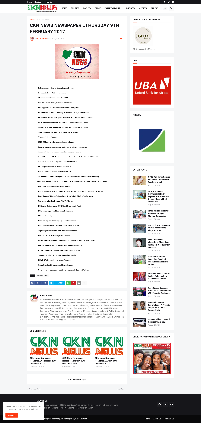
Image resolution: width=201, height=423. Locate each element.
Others (154, 8)
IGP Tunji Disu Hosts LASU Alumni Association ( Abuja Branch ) (159, 228)
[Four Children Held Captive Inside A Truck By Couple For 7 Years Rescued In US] (139, 305)
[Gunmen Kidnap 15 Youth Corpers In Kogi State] (139, 322)
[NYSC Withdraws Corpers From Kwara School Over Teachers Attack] (139, 180)
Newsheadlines (43, 20)
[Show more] (84, 283)
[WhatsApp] (68, 283)
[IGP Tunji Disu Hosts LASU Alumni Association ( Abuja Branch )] (139, 228)
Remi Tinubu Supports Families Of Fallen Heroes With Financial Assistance (159, 290)
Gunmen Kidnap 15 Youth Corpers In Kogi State (159, 320)
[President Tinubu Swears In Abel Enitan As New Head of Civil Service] (139, 276)
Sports (143, 8)
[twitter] (169, 2)
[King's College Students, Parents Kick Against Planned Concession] (139, 214)
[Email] (79, 283)
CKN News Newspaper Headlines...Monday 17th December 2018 (73, 361)
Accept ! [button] (11, 415)
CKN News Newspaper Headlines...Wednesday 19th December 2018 (43, 361)
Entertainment (112, 8)
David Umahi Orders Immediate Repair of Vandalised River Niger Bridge (158, 260)
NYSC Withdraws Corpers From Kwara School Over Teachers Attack (159, 179)
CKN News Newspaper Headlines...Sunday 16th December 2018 (106, 361)
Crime (98, 8)
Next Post (121, 389)
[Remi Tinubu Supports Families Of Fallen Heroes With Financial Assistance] (139, 291)
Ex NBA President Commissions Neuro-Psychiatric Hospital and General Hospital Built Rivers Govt (158, 196)
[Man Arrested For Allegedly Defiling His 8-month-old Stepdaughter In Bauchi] (139, 242)
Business (131, 8)
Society (87, 8)
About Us (37, 2)
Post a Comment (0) (77, 379)
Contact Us (47, 2)
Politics (75, 8)
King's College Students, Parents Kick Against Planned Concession (158, 213)
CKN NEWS (46, 295)
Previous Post (35, 389)
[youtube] (173, 2)
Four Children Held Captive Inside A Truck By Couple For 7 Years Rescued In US (159, 306)
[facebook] (164, 2)
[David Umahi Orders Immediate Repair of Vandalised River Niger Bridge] (139, 259)
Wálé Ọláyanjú (81, 419)
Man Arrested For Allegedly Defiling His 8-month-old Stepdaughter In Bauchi (159, 244)
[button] (165, 8)
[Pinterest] (73, 283)
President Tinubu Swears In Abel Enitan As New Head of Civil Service (159, 276)
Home (29, 2)
